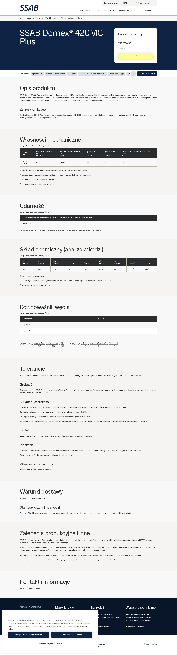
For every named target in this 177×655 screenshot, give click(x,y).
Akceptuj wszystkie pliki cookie (28, 635)
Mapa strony (102, 644)
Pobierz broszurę (148, 74)
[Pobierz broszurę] (135, 56)
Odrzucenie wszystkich (72, 635)
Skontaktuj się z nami (101, 626)
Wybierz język (124, 42)
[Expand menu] (133, 73)
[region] (50, 631)
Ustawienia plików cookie (50, 643)
